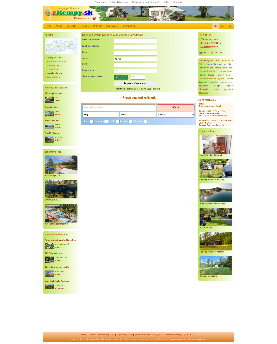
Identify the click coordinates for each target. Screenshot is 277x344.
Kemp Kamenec (52, 121)
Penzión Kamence (53, 133)
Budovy (124, 121)
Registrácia (121, 335)
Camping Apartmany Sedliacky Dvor (60, 240)
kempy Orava (226, 71)
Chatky (112, 121)
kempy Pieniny (206, 68)
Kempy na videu (54, 58)
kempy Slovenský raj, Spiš (219, 64)
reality (86, 339)
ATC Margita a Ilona (53, 94)
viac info (179, 2)
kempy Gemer (225, 75)
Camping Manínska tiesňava (212, 252)
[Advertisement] (61, 314)
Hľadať (175, 107)
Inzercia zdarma (54, 73)
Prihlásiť (97, 26)
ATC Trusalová (206, 228)
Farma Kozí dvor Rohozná (211, 155)
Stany (86, 121)
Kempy (84, 335)
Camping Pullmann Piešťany (212, 180)
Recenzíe (71, 26)
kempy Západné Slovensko (216, 80)
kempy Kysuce (207, 75)
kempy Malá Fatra (208, 71)
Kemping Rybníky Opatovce (57, 281)
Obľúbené (218, 53)
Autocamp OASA (209, 47)
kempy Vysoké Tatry (209, 61)
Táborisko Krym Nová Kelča (57, 267)
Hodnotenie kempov (56, 62)
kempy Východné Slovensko (216, 91)
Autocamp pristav (52, 176)
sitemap (131, 335)
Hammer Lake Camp (208, 276)
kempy (152, 339)
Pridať (205, 53)
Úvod (48, 26)
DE (230, 26)
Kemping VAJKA (52, 200)
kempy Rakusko (200, 339)
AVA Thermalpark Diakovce (56, 224)
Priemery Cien (53, 65)
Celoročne (138, 121)
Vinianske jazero (209, 39)
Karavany (99, 121)
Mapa (59, 26)
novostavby (132, 339)
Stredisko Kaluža (52, 108)
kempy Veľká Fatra (223, 68)
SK (215, 26)
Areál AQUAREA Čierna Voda (212, 107)
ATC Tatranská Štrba (53, 253)
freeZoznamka (53, 77)
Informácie (112, 26)
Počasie (85, 26)
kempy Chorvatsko (170, 339)
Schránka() (128, 26)
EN (222, 26)
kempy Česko (52, 69)
